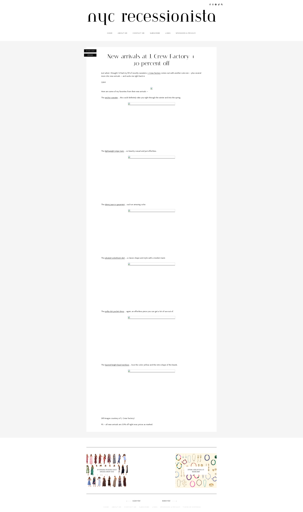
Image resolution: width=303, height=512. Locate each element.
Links (167, 33)
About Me (122, 33)
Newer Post (166, 501)
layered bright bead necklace (117, 365)
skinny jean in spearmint (115, 204)
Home (110, 33)
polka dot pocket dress (114, 311)
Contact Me (139, 33)
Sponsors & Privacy (186, 33)
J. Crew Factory (154, 73)
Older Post (137, 501)
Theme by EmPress (192, 507)
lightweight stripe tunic (114, 151)
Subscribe (155, 33)
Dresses (90, 55)
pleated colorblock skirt (115, 258)
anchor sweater (111, 98)
